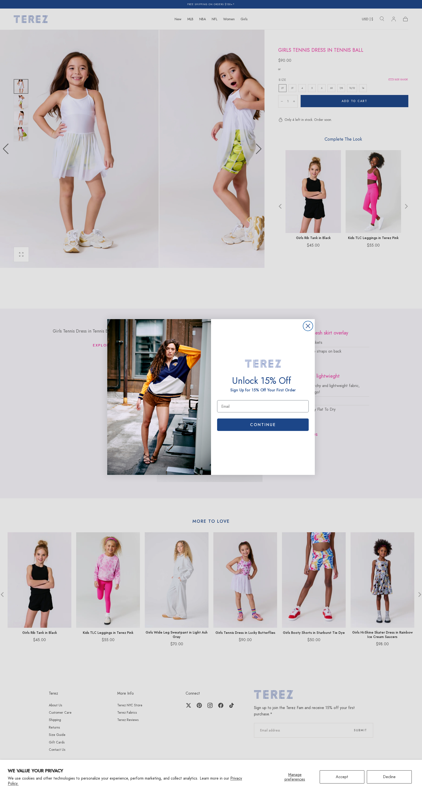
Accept (342, 777)
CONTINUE (263, 425)
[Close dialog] (308, 326)
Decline (389, 777)
